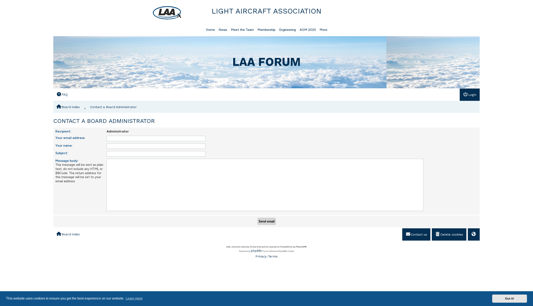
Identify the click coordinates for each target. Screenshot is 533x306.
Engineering (287, 30)
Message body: (66, 161)
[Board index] (118, 12)
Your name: (64, 145)
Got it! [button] (509, 298)
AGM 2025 (308, 30)
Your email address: (70, 138)
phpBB (256, 251)
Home (210, 30)
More (323, 30)
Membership (266, 30)
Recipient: (63, 131)
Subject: (61, 153)
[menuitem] (62, 94)
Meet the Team (242, 30)
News (223, 30)
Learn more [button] (134, 298)
